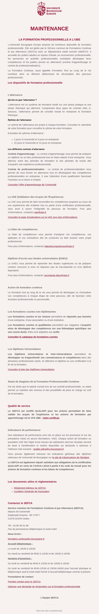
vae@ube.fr (40, 212)
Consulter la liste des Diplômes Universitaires (31, 369)
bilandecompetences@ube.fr (59, 246)
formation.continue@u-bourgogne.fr (26, 539)
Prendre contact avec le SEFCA (24, 581)
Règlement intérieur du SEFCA (30, 488)
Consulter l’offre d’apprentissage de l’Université (32, 184)
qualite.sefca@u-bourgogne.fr (48, 449)
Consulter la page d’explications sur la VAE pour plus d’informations (42, 217)
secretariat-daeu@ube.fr (56, 275)
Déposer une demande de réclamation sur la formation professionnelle (44, 586)
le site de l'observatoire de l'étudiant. (71, 457)
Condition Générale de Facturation (31, 491)
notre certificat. (51, 418)
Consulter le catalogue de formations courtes (33, 337)
